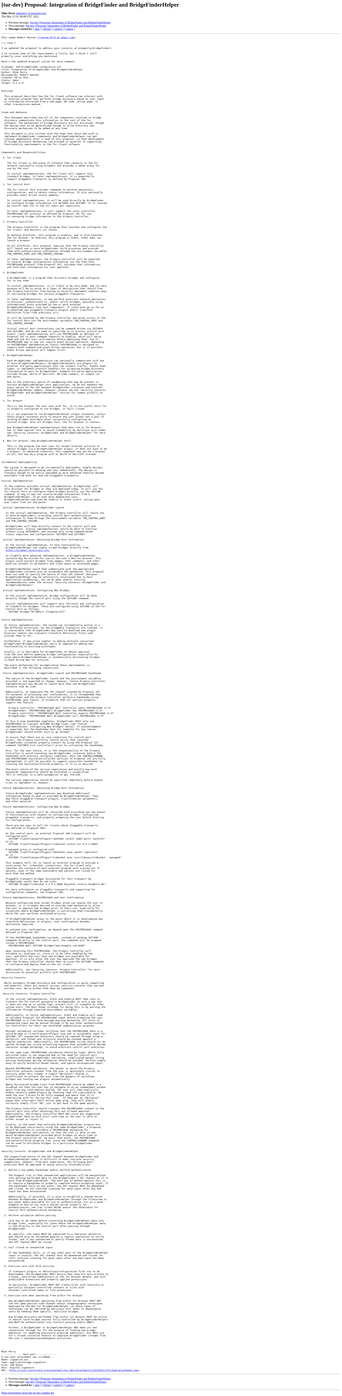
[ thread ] (47, 28)
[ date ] (37, 28)
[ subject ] (58, 28)
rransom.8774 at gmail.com (56, 37)
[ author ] (69, 28)
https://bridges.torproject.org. (28, 550)
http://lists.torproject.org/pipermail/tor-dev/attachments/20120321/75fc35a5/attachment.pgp (74, 1370)
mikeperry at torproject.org (31, 13)
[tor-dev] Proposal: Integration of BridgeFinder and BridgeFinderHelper (70, 22)
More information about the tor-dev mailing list (27, 1392)
